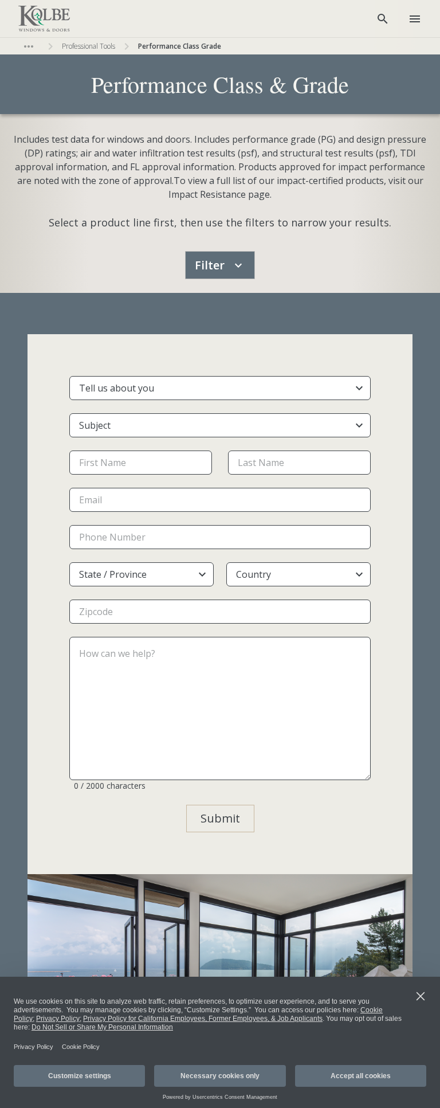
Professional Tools (88, 46)
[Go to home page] (44, 19)
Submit (220, 818)
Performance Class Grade (179, 46)
